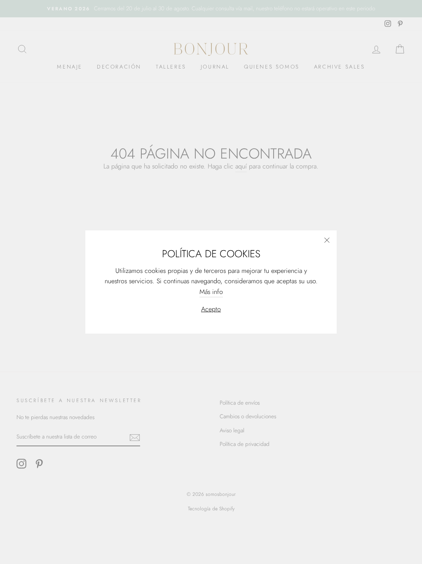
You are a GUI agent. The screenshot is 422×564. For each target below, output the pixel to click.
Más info (211, 291)
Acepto (211, 309)
